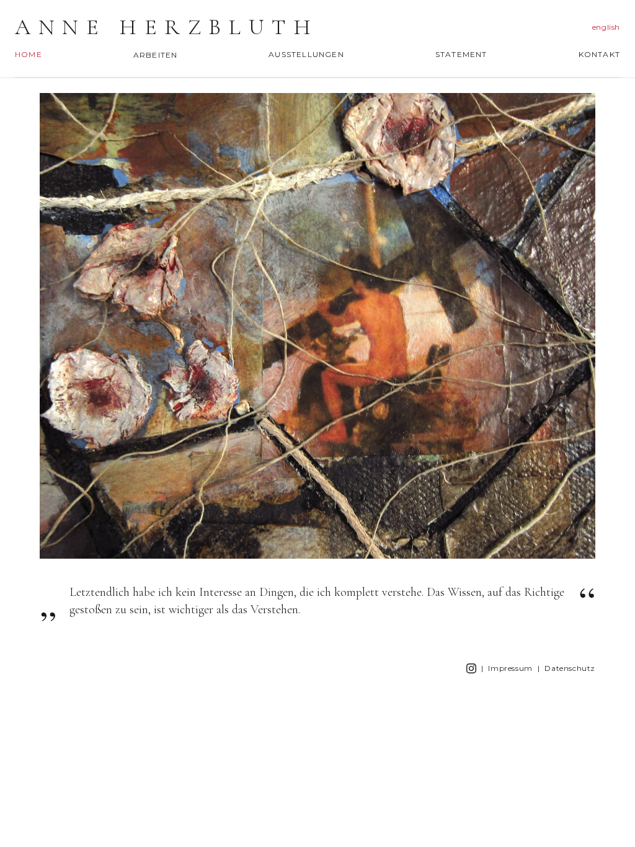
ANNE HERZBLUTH (166, 27)
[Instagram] (471, 668)
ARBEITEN (155, 55)
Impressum (510, 668)
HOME (28, 54)
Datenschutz (569, 668)
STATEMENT (461, 54)
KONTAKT (599, 54)
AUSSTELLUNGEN (306, 54)
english (606, 27)
